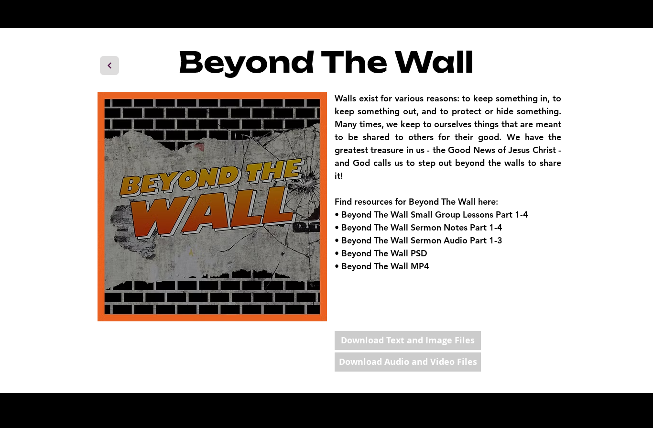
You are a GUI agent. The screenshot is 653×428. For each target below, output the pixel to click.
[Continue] (109, 65)
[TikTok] (545, 405)
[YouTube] (521, 405)
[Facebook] (498, 405)
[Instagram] (475, 405)
